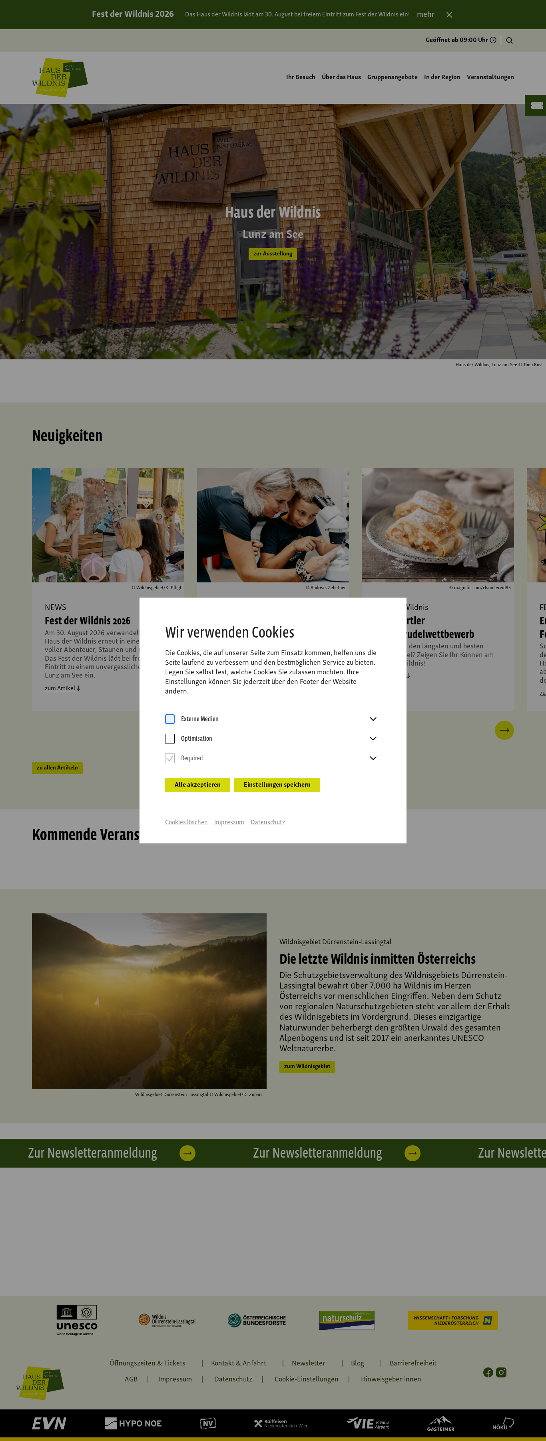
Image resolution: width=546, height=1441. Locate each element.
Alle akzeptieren (198, 785)
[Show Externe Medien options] (373, 719)
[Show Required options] (373, 759)
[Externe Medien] (170, 719)
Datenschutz (268, 822)
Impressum (229, 822)
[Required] (170, 758)
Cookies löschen (186, 822)
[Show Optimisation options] (373, 739)
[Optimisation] (170, 739)
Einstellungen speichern (277, 785)
